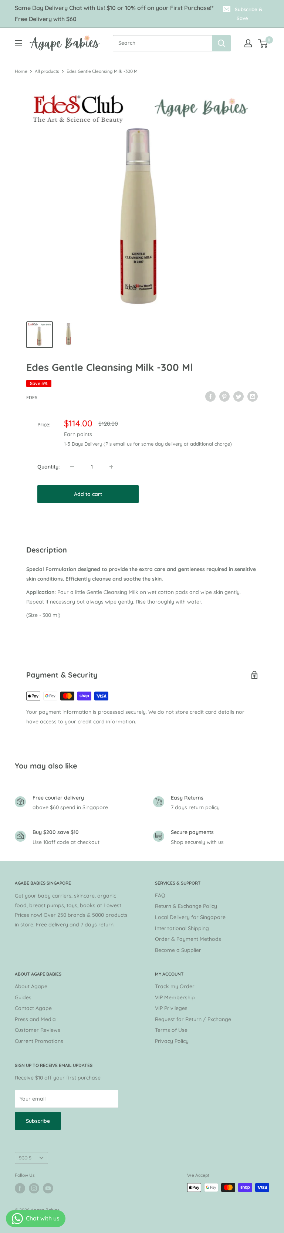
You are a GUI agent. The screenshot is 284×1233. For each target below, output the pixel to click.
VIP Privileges (171, 1008)
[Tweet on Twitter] (238, 396)
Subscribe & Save (248, 13)
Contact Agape (33, 1008)
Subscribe (38, 1121)
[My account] (248, 43)
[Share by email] (252, 396)
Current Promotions (39, 1041)
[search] (162, 43)
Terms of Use (171, 1030)
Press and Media (35, 1019)
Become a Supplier (178, 950)
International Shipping (182, 928)
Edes (31, 397)
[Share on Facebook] (210, 396)
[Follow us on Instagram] (34, 1188)
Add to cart (88, 494)
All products (47, 71)
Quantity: (48, 466)
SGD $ (25, 1158)
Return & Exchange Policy (186, 906)
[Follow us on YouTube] (48, 1188)
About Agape (31, 986)
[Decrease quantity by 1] (72, 466)
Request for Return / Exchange (193, 1019)
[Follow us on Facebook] (20, 1188)
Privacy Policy (172, 1041)
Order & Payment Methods (188, 939)
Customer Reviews (37, 1030)
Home (21, 71)
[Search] (221, 43)
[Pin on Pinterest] (224, 396)
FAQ (160, 895)
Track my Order (175, 986)
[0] (263, 43)
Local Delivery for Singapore (190, 917)
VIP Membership (175, 997)
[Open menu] (18, 43)
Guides (23, 997)
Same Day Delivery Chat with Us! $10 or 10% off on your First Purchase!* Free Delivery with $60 (114, 13)
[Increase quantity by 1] (111, 466)
